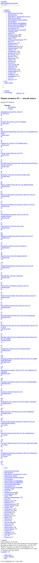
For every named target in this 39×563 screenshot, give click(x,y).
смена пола (11, 66)
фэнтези (10, 56)
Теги (5, 81)
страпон (10, 73)
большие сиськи (13, 48)
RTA (5, 558)
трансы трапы (12, 69)
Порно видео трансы (14, 18)
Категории (7, 11)
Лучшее (10, 108)
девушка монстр (13, 71)
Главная (6, 10)
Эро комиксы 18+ (13, 28)
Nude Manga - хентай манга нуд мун (19, 16)
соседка (10, 63)
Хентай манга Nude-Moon (16, 26)
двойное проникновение (15, 39)
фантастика (11, 58)
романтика (11, 68)
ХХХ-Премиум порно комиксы (17, 20)
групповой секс (13, 36)
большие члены (13, 35)
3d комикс (11, 31)
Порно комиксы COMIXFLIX (17, 25)
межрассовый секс (13, 46)
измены (10, 49)
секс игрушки (12, 64)
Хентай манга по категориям (17, 30)
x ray (9, 78)
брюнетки (11, 44)
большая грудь (12, 53)
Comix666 (4, 552)
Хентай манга (12, 21)
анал (9, 41)
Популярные (8, 92)
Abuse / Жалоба (9, 556)
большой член (12, 43)
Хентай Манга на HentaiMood (17, 23)
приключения (12, 76)
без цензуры (12, 54)
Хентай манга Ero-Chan (15, 13)
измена (10, 59)
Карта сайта (8, 555)
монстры (10, 61)
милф (9, 33)
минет (10, 38)
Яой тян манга (12, 15)
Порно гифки (8, 83)
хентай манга (12, 51)
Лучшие (6, 90)
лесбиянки (11, 74)
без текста (11, 79)
